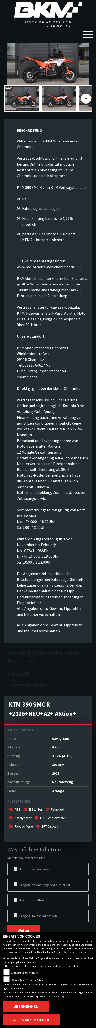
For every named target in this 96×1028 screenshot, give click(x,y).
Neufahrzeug (62, 782)
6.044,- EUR (60, 738)
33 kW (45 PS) (62, 756)
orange (58, 791)
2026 (55, 773)
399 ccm (58, 764)
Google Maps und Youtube (24, 972)
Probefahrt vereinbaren (36, 869)
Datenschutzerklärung (75, 952)
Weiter (24, 930)
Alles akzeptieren (31, 1019)
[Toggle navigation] (88, 32)
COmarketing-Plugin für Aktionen (28, 979)
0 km (56, 747)
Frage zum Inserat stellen (38, 916)
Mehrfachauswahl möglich (26, 858)
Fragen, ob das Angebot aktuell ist (44, 885)
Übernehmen (26, 1006)
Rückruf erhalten (31, 900)
